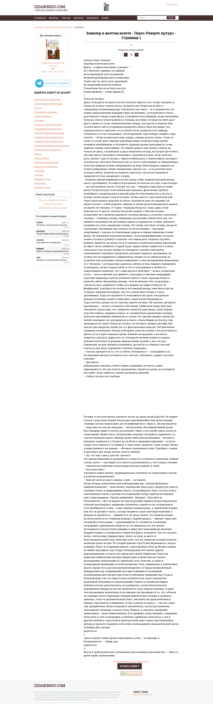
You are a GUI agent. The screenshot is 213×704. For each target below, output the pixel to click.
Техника (39, 170)
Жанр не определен (46, 166)
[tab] (52, 99)
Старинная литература (48, 128)
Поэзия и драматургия (48, 124)
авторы (78, 18)
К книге (66, 227)
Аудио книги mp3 (53, 203)
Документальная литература (51, 145)
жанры (53, 18)
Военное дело (42, 187)
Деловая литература (46, 162)
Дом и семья (41, 158)
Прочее (38, 175)
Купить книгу (129, 666)
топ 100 (65, 18)
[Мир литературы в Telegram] (52, 87)
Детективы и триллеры (48, 103)
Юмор (37, 154)
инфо (105, 18)
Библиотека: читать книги (52, 207)
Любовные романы (45, 112)
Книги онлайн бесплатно (53, 200)
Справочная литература (48, 141)
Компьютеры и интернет (49, 137)
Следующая (134, 673)
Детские (39, 120)
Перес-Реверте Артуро (53, 71)
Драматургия (42, 179)
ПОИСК (171, 18)
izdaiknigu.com (49, 6)
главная (40, 18)
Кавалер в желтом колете (52, 64)
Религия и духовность (47, 149)
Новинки (92, 18)
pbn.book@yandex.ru (142, 694)
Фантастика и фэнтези (47, 99)
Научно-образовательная (49, 133)
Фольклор (40, 183)
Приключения (43, 116)
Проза (37, 107)
